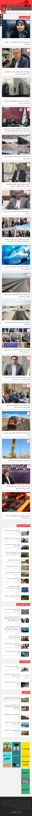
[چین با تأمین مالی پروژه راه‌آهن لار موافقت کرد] (16, 646)
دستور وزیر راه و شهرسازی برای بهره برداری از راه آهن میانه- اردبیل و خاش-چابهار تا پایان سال (16, 130)
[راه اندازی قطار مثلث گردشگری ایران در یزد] (16, 717)
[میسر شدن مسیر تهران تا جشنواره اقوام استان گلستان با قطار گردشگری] (16, 700)
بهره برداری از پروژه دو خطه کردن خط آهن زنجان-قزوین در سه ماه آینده (18, 406)
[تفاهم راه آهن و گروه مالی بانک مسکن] (16, 654)
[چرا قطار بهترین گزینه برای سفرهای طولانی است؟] (16, 732)
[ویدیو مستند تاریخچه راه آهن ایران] (16, 540)
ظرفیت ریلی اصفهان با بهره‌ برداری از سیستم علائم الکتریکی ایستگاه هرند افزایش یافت (17, 240)
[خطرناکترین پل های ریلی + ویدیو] (16, 597)
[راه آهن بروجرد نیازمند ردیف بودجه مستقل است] (16, 612)
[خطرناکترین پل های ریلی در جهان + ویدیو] (16, 533)
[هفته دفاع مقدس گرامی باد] (16, 562)
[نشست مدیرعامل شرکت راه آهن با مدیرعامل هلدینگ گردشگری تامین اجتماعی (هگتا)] (16, 708)
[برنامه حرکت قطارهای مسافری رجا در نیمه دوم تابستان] (16, 677)
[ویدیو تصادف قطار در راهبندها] (16, 568)
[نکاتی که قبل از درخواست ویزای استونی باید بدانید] (16, 725)
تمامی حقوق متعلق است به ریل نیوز (23, 808)
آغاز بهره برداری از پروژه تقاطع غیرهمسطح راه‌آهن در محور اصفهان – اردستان (18, 185)
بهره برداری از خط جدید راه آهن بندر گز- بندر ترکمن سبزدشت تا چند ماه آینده (17, 378)
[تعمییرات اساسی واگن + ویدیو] (16, 574)
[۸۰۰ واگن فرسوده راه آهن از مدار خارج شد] (16, 669)
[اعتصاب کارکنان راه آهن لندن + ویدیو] (16, 581)
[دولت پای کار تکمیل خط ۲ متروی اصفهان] (16, 684)
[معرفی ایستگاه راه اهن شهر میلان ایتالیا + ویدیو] (16, 547)
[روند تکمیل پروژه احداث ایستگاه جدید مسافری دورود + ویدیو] (16, 555)
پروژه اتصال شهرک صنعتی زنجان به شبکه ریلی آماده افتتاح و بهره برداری (17, 73)
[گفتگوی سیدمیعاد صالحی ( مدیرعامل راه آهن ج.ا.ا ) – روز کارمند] (16, 590)
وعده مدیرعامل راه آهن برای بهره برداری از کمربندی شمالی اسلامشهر (18, 487)
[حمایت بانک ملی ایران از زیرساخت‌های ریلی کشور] (16, 638)
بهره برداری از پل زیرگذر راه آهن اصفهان (19, 460)
